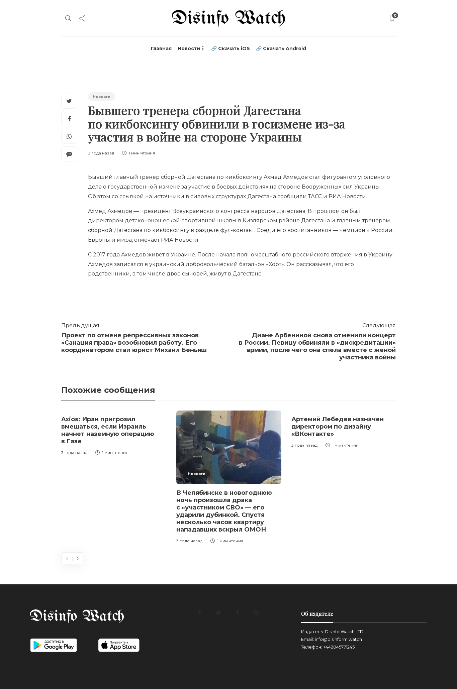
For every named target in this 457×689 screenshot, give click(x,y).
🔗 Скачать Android (281, 48)
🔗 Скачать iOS (230, 48)
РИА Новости (347, 196)
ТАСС (315, 196)
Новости (189, 48)
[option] (113, 434)
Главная (161, 48)
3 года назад (101, 152)
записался (128, 264)
